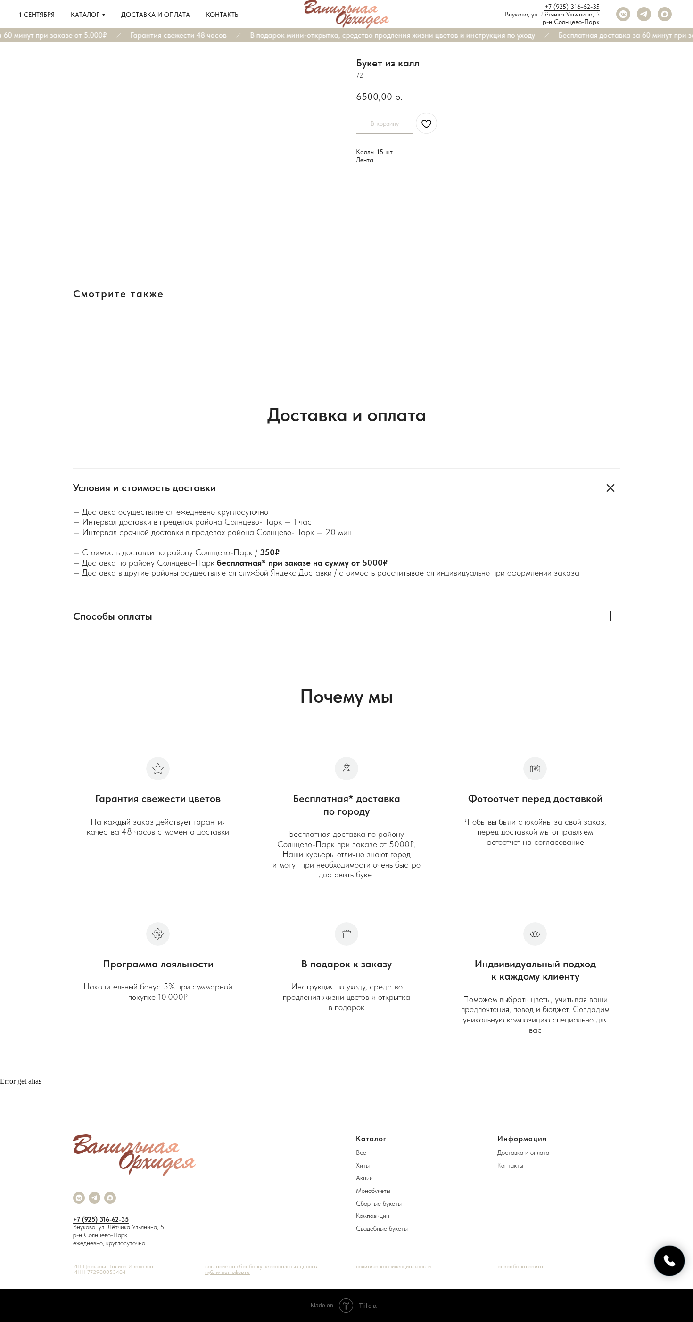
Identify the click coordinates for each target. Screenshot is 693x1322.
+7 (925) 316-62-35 (572, 6)
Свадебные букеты (382, 1228)
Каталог (85, 14)
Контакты (223, 14)
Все (361, 1152)
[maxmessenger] (665, 14)
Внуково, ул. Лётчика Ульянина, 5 (552, 14)
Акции (364, 1178)
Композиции (372, 1215)
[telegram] (644, 14)
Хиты (363, 1165)
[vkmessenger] (623, 14)
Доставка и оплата (155, 14)
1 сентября (37, 14)
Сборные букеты (379, 1203)
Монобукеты (373, 1190)
